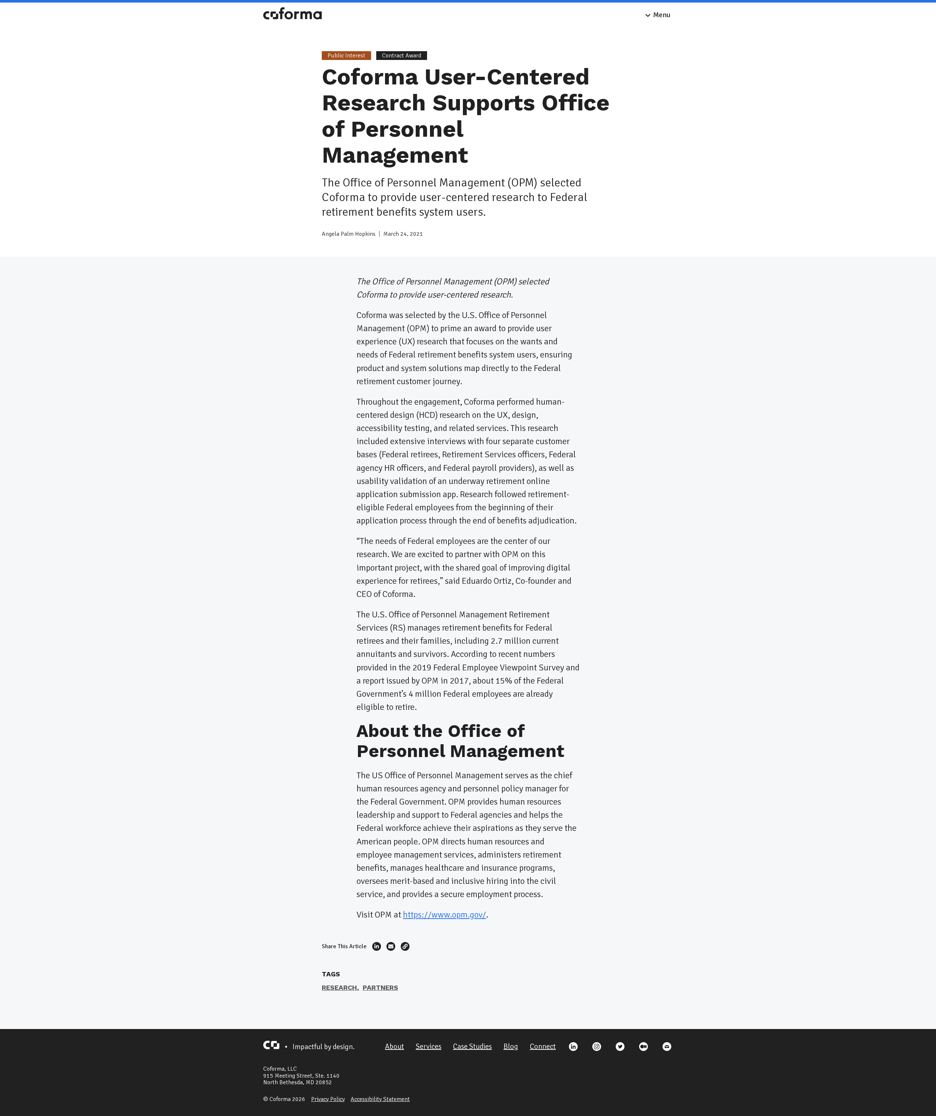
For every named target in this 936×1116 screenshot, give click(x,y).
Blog (510, 1046)
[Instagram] (597, 1046)
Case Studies (472, 1046)
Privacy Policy (328, 1099)
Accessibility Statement (380, 1099)
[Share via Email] (390, 946)
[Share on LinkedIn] (376, 946)
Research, (340, 987)
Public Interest (346, 55)
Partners (380, 987)
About (394, 1046)
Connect (543, 1046)
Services (428, 1046)
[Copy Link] (405, 946)
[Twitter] (620, 1046)
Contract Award (401, 55)
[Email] (667, 1046)
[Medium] (643, 1046)
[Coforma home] (292, 15)
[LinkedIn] (573, 1046)
